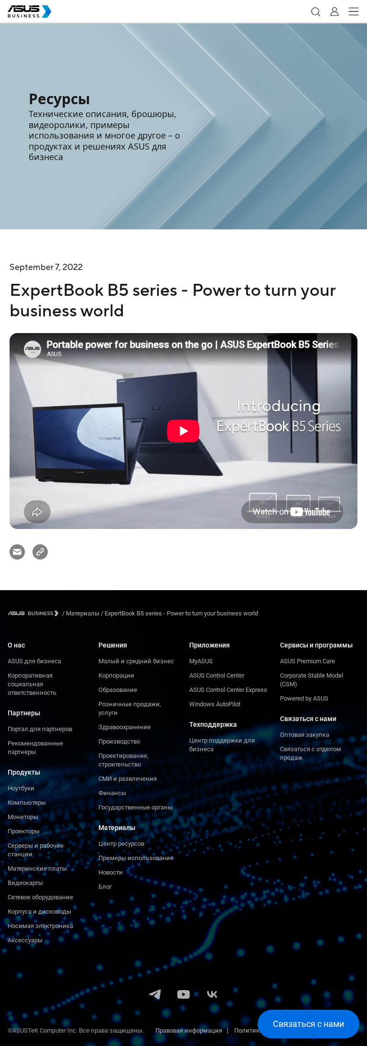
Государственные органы (135, 807)
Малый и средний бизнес (136, 661)
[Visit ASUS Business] (35, 613)
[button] (315, 11)
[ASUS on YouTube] (183, 995)
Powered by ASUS (304, 698)
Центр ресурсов (121, 843)
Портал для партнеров (40, 729)
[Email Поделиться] (17, 552)
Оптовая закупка (304, 734)
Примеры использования (135, 858)
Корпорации (116, 675)
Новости (110, 872)
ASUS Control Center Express (228, 689)
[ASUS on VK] (212, 995)
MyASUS (201, 661)
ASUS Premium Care (307, 661)
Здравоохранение (124, 727)
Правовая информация (188, 1030)
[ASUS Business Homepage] (30, 11)
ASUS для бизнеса (34, 661)
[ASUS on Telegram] (154, 995)
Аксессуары (25, 940)
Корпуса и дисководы (39, 911)
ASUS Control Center (216, 675)
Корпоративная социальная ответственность (32, 684)
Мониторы (23, 816)
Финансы (112, 793)
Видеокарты (25, 882)
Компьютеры (27, 802)
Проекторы (24, 831)
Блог (105, 886)
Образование (117, 689)
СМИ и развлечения (127, 778)
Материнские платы (37, 868)
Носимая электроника (40, 925)
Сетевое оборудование (40, 897)
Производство (119, 741)
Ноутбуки (21, 788)
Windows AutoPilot (214, 704)
